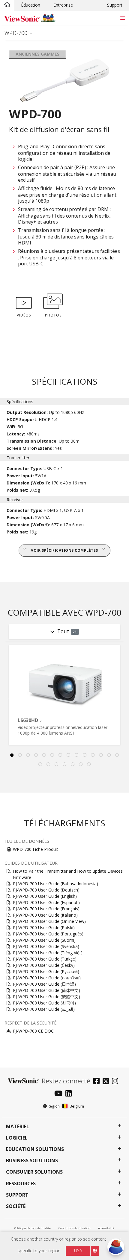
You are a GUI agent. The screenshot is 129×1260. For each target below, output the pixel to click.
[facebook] (98, 1081)
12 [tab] (101, 755)
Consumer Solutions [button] (34, 1172)
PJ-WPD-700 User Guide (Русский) (46, 971)
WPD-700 (15, 32)
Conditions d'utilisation (74, 1228)
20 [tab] (81, 764)
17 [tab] (56, 764)
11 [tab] (93, 755)
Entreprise (63, 5)
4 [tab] (36, 755)
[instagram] (116, 1081)
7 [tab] (61, 755)
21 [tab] (89, 764)
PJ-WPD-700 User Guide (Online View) (49, 921)
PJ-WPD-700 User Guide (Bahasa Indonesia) (55, 883)
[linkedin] (70, 1094)
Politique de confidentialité (32, 1228)
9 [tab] (77, 755)
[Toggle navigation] (122, 17)
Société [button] (16, 1206)
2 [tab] (20, 755)
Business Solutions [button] (32, 1160)
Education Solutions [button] (35, 1149)
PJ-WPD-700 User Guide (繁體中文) (46, 996)
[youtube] (59, 1094)
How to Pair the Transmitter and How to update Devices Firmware (68, 874)
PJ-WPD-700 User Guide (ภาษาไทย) (47, 978)
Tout (67, 631)
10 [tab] (85, 755)
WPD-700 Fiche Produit (35, 849)
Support (114, 5)
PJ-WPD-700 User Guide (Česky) (44, 965)
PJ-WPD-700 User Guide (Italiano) (45, 915)
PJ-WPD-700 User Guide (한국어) (44, 1003)
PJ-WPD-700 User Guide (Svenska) (46, 946)
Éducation (30, 5)
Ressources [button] (21, 1183)
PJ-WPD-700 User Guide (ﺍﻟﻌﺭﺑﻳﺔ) (44, 1009)
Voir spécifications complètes (64, 550)
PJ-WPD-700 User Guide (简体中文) (46, 990)
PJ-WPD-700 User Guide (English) (45, 896)
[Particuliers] (7, 5)
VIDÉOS (24, 315)
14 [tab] (117, 755)
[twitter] (107, 1081)
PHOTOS (53, 315)
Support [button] (17, 1195)
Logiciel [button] (17, 1138)
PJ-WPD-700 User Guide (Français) (46, 909)
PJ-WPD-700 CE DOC (33, 1031)
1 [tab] (12, 755)
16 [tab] (48, 764)
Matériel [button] (17, 1126)
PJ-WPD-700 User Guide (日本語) (44, 984)
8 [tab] (69, 755)
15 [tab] (40, 764)
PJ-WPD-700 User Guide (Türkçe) (44, 959)
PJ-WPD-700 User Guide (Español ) (46, 902)
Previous (7, 700)
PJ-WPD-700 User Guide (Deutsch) (46, 890)
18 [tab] (65, 764)
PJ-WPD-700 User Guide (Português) (48, 934)
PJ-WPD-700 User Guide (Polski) (44, 927)
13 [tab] (109, 755)
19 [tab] (73, 764)
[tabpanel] (64, 695)
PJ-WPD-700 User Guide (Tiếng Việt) (47, 952)
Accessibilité (106, 1228)
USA (78, 1250)
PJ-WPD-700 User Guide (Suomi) (44, 940)
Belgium (77, 1106)
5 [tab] (44, 755)
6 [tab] (53, 755)
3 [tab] (28, 755)
